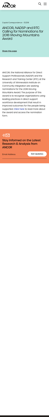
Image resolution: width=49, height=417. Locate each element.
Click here (19, 109)
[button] (39, 4)
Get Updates (37, 154)
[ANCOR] (22, 5)
